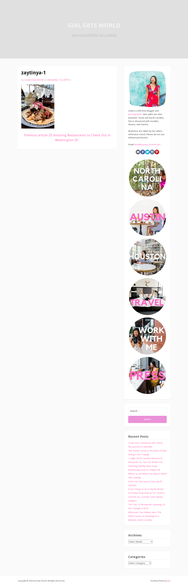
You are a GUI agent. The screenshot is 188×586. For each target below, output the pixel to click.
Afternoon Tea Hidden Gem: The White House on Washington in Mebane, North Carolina (144, 516)
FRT (168, 580)
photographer (135, 114)
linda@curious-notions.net (148, 144)
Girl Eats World (94, 25)
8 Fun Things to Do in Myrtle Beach (145, 489)
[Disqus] (67, 195)
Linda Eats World (34, 79)
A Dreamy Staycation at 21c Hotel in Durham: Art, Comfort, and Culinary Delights (146, 496)
